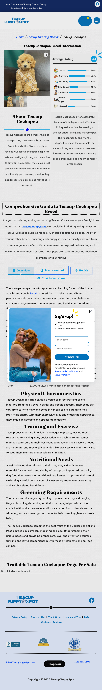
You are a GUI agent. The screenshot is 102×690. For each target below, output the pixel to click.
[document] (51, 345)
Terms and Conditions (66, 371)
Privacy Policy (62, 374)
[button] (91, 311)
